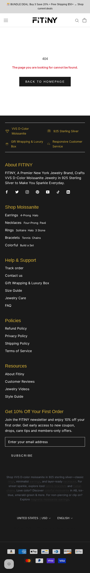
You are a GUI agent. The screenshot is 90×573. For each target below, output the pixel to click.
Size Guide (13, 290)
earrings (35, 481)
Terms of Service (18, 351)
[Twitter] (17, 191)
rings (11, 481)
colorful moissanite (57, 490)
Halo (35, 215)
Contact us (13, 275)
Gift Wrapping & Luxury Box (27, 283)
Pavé (43, 222)
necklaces (69, 481)
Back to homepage (45, 81)
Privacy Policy (16, 336)
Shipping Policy (17, 343)
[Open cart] (84, 20)
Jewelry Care (15, 298)
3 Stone (40, 230)
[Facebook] (6, 191)
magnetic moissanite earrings (50, 499)
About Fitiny (14, 374)
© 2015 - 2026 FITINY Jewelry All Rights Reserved (45, 528)
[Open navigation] (6, 20)
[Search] (77, 20)
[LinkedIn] (68, 191)
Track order (14, 268)
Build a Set (27, 245)
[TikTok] (58, 191)
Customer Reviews (20, 381)
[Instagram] (27, 191)
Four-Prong (31, 222)
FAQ (8, 305)
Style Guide (14, 396)
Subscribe (22, 455)
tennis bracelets (56, 486)
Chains (36, 237)
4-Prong (25, 215)
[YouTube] (47, 191)
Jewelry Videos (17, 389)
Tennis (26, 237)
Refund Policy (16, 328)
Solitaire (21, 230)
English (63, 518)
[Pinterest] (37, 191)
